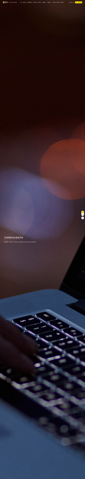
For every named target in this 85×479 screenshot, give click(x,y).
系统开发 (49, 2)
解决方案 (39, 2)
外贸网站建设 (29, 2)
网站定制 (24, 2)
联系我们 (58, 2)
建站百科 (62, 2)
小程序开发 (35, 2)
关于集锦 (54, 2)
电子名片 (72, 2)
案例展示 (44, 2)
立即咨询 (80, 2)
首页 (21, 2)
